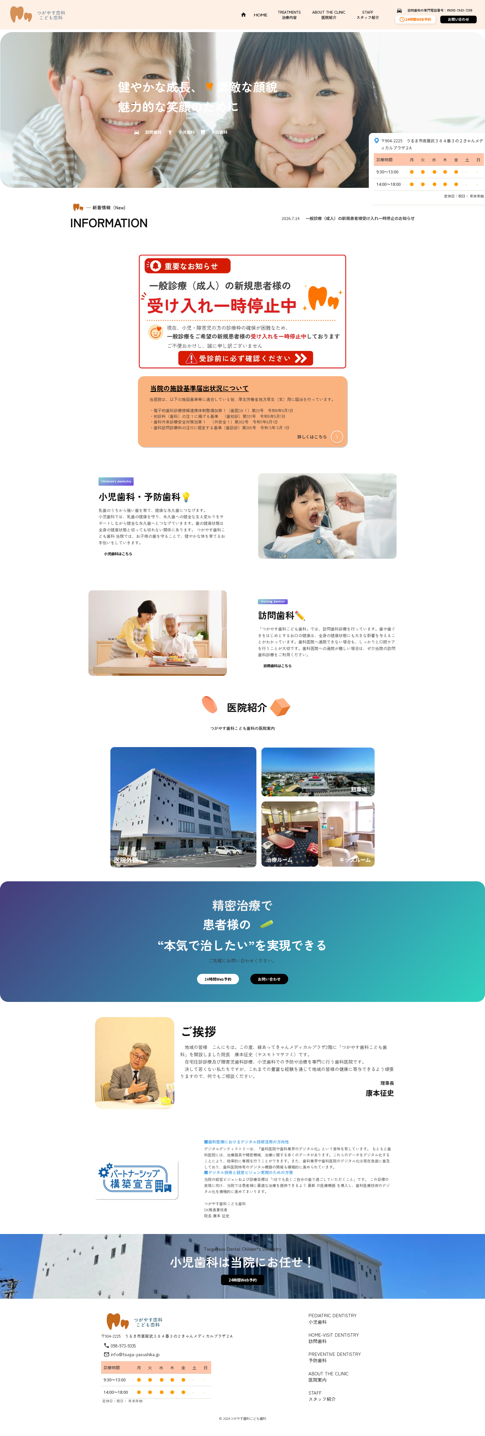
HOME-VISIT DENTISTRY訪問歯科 (333, 1337)
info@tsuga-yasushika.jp (135, 1354)
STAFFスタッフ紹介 (367, 14)
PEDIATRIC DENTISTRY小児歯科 (332, 1318)
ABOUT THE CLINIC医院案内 (328, 1376)
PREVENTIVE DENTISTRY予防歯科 (334, 1357)
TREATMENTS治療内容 (289, 14)
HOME (261, 14)
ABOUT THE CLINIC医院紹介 (328, 14)
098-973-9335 (123, 1345)
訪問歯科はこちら (277, 665)
